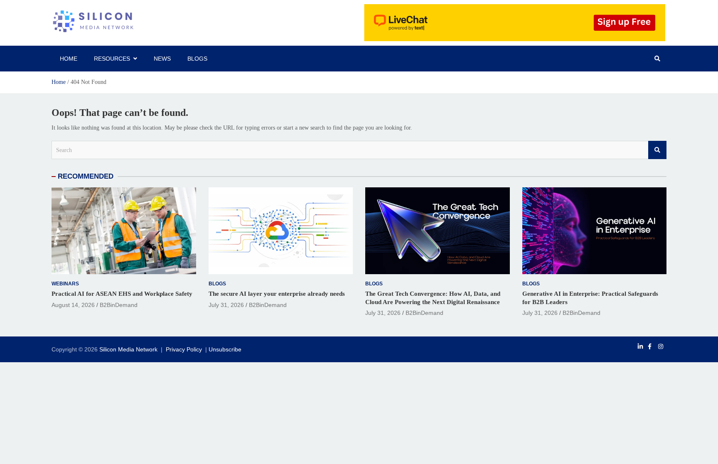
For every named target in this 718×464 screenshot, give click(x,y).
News (162, 58)
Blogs (197, 58)
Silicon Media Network (128, 349)
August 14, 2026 (73, 305)
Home (68, 58)
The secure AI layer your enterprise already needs (277, 293)
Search (657, 150)
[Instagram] (660, 346)
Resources (112, 58)
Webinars (65, 284)
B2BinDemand (119, 305)
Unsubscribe (225, 349)
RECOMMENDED (85, 176)
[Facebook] (649, 346)
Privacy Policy (184, 349)
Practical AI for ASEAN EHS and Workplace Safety (122, 293)
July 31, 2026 (226, 305)
